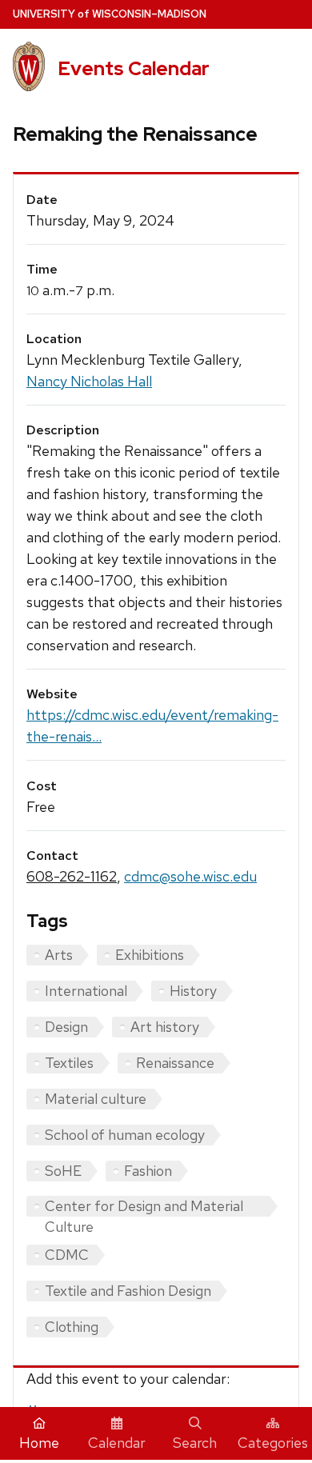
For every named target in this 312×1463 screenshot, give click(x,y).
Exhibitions (149, 954)
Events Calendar (134, 68)
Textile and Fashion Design (128, 1290)
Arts (59, 954)
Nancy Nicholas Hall (89, 381)
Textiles (69, 1062)
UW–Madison (109, 14)
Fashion (148, 1170)
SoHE (63, 1170)
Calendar (117, 1442)
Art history (164, 1026)
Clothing (71, 1326)
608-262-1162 (71, 876)
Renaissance (175, 1062)
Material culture (95, 1098)
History (193, 990)
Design (66, 1026)
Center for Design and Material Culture (144, 1207)
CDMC (67, 1254)
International (86, 990)
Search (195, 1442)
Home (39, 1442)
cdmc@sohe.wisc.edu (190, 876)
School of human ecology (125, 1134)
